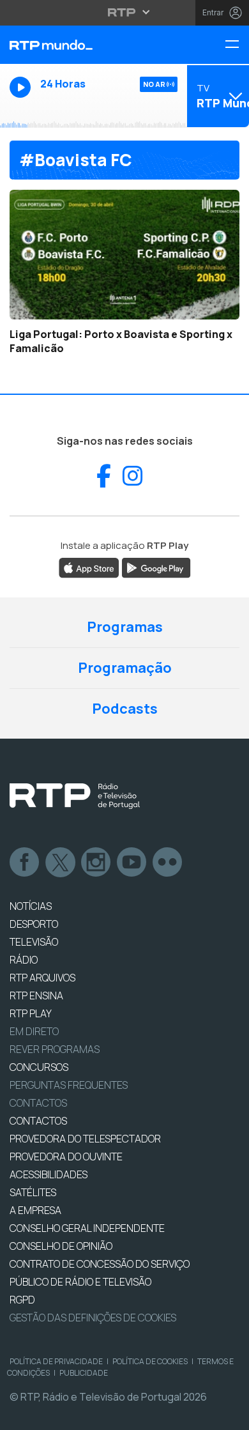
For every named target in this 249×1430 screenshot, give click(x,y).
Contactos (38, 1103)
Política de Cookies (150, 1361)
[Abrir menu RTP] (124, 12)
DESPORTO (34, 924)
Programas (125, 626)
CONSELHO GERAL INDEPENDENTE (87, 1228)
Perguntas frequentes (69, 1085)
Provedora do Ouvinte (66, 1156)
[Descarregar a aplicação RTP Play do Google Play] (156, 567)
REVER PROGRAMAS (55, 1049)
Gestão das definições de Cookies (93, 1318)
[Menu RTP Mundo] (237, 45)
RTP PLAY (31, 1013)
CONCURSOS (39, 1067)
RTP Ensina (36, 995)
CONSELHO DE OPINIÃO (61, 1246)
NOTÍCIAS (31, 906)
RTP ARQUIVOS (42, 978)
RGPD (22, 1300)
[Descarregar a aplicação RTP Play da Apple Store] (89, 567)
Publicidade (83, 1372)
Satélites (33, 1192)
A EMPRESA (35, 1210)
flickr (168, 862)
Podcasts (125, 708)
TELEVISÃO (34, 942)
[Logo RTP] (75, 796)
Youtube (132, 862)
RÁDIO (24, 960)
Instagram (96, 862)
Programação (125, 667)
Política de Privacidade (56, 1361)
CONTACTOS (38, 1121)
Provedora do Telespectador (85, 1139)
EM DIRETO (34, 1031)
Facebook (25, 862)
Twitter (60, 862)
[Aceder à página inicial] (83, 45)
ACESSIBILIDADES (48, 1174)
